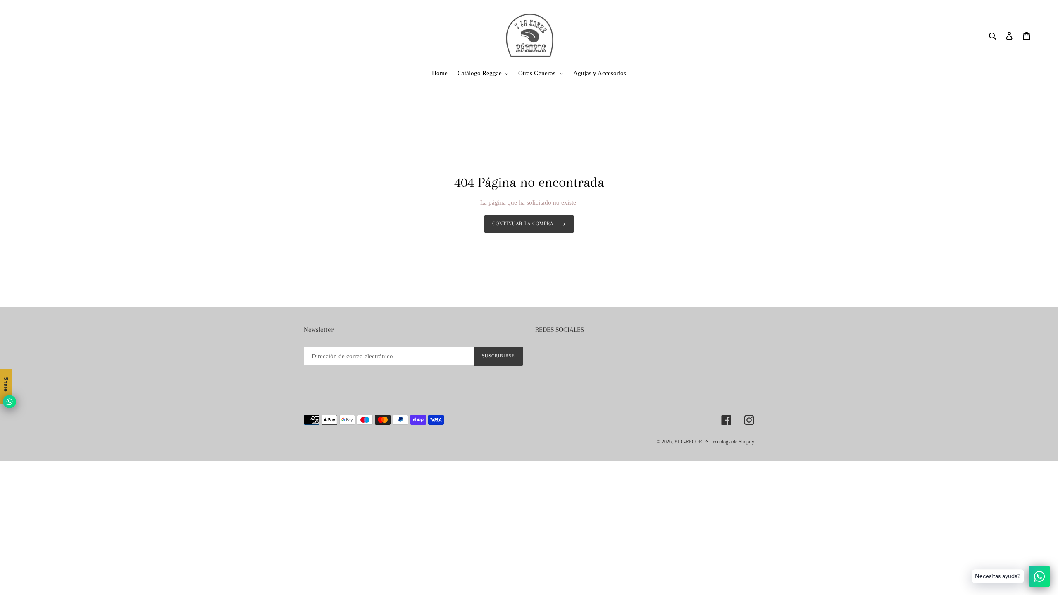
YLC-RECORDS (691, 442)
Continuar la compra (522, 223)
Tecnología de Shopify (732, 442)
